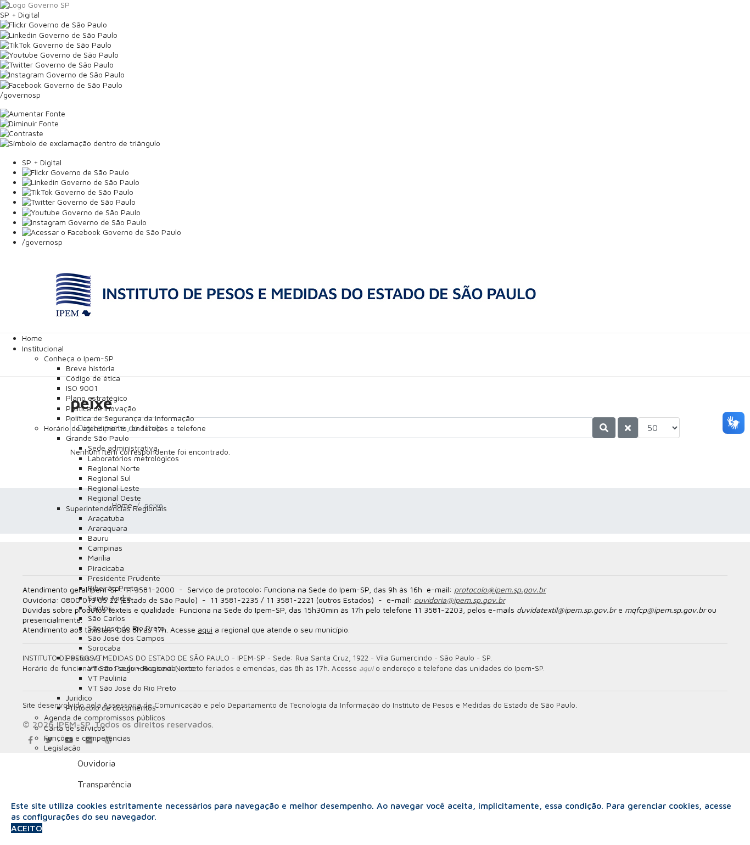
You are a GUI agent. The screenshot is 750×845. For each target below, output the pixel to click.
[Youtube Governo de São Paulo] (386, 212)
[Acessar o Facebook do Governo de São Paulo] (386, 232)
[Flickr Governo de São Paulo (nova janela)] (375, 25)
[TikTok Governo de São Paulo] (386, 192)
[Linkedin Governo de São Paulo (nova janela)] (375, 35)
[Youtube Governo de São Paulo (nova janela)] (375, 55)
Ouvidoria (96, 763)
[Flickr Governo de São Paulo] (386, 172)
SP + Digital (20, 14)
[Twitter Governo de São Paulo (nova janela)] (375, 65)
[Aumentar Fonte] (375, 114)
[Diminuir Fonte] (375, 123)
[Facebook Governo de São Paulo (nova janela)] (375, 85)
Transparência (104, 784)
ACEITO (26, 828)
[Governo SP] (375, 5)
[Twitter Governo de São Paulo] (386, 202)
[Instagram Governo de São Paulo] (375, 75)
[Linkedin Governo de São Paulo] (386, 182)
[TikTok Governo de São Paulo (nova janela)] (375, 45)
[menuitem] (32, 338)
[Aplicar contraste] (375, 133)
